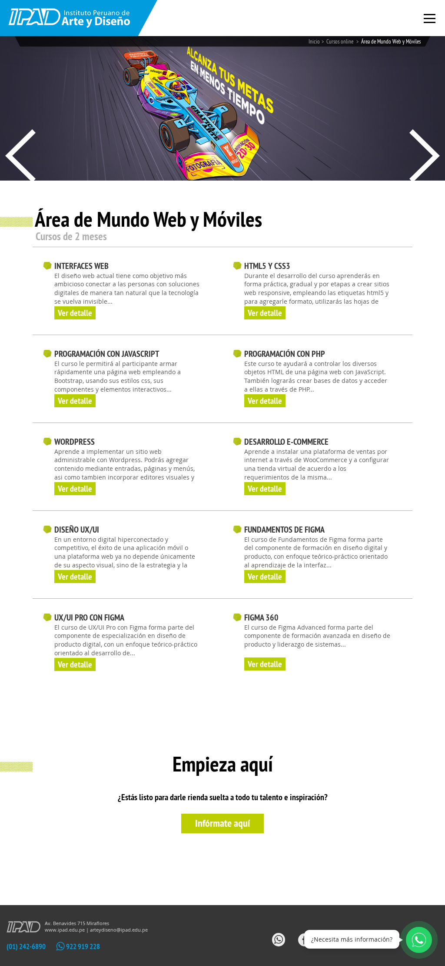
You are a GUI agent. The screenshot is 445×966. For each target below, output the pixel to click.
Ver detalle (75, 313)
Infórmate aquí (222, 823)
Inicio (314, 41)
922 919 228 (82, 946)
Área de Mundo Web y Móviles (391, 41)
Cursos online (340, 41)
